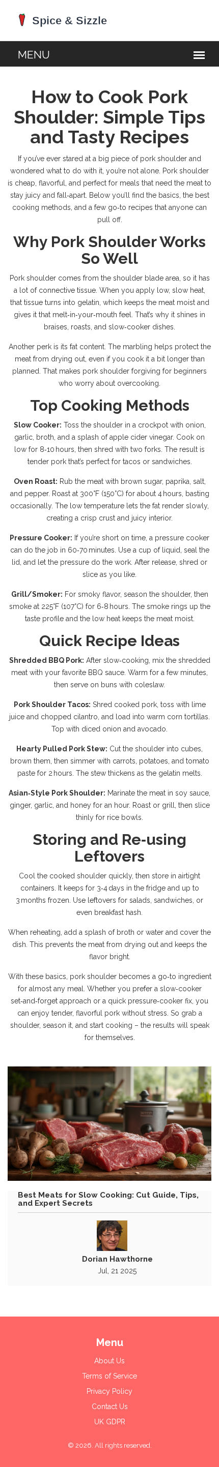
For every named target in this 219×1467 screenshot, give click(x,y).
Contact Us (110, 1406)
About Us (109, 1361)
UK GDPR (109, 1422)
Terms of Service (109, 1376)
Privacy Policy (109, 1391)
